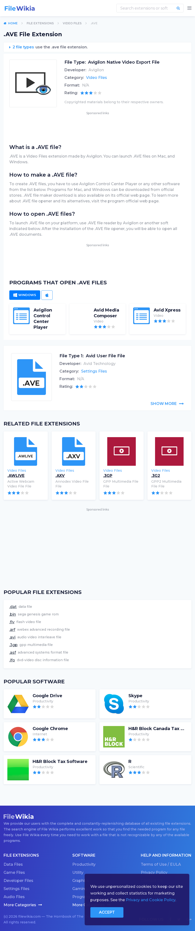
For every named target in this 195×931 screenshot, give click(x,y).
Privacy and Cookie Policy (150, 900)
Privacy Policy (154, 872)
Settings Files (94, 371)
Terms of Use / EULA (161, 864)
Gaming (80, 888)
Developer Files (18, 880)
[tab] (24, 295)
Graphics (80, 880)
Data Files (13, 864)
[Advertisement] (97, 126)
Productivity (84, 864)
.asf (12, 652)
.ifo (12, 660)
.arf (12, 629)
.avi (12, 637)
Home (13, 23)
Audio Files (14, 897)
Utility (77, 872)
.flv (12, 622)
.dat (13, 606)
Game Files (14, 872)
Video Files (72, 23)
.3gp (13, 645)
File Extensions (40, 23)
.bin (12, 614)
